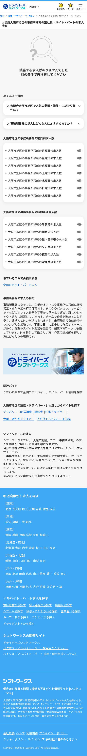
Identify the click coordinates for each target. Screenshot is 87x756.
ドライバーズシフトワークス (21, 643)
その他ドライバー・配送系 (54, 419)
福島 (52, 548)
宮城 (32, 548)
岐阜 (29, 522)
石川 (22, 561)
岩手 (25, 548)
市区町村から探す (14, 605)
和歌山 (44, 535)
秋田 (38, 548)
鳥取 (8, 574)
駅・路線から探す (40, 605)
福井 (29, 561)
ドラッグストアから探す (18, 623)
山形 (45, 548)
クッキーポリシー (14, 739)
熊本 (29, 587)
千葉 (32, 509)
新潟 (8, 561)
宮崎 (43, 587)
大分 (36, 587)
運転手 (38, 412)
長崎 (22, 587)
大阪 (8, 535)
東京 (8, 509)
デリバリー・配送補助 (17, 412)
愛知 (8, 522)
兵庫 (15, 535)
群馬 (52, 509)
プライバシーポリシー (53, 733)
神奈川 (16, 509)
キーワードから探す (16, 617)
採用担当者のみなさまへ (61, 739)
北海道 (9, 548)
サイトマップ (36, 739)
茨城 (38, 509)
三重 (22, 522)
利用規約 (32, 733)
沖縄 (59, 587)
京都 (22, 535)
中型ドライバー (55, 412)
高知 (63, 574)
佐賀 (15, 587)
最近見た (61, 8)
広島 (29, 574)
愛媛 (56, 574)
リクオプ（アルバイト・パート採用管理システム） (35, 648)
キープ (70, 8)
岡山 (22, 574)
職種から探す (63, 605)
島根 (15, 574)
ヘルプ (20, 733)
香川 (49, 574)
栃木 (45, 509)
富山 (15, 561)
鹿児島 (51, 587)
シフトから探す (13, 611)
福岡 (8, 587)
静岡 (15, 522)
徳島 (43, 574)
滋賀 (29, 535)
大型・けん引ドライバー (18, 419)
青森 (18, 548)
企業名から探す (71, 611)
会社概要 (9, 733)
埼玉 (25, 509)
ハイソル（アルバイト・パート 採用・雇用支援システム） (40, 654)
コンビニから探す (43, 617)
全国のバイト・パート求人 (20, 285)
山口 (36, 574)
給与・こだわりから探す (41, 611)
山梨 (36, 561)
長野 (43, 561)
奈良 (36, 535)
